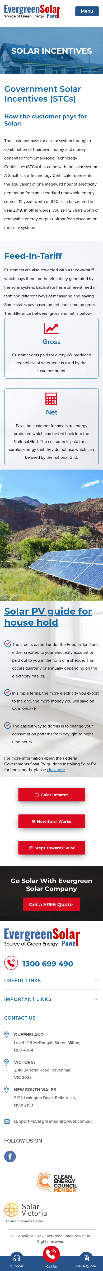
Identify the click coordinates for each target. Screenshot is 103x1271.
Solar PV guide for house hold (48, 616)
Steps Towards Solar (54, 847)
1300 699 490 (47, 963)
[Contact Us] (17, 1259)
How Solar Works (54, 821)
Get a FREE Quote (51, 904)
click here (56, 769)
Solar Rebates (54, 794)
